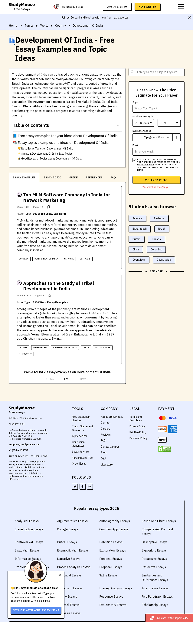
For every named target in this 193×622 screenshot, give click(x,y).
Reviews (106, 434)
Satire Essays (108, 575)
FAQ (113, 177)
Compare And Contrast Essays (157, 531)
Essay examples (24, 177)
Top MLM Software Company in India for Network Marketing (66, 197)
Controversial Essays (29, 542)
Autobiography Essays (114, 521)
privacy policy (145, 164)
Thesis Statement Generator (82, 428)
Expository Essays (154, 550)
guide (73, 177)
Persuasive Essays (154, 559)
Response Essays (111, 596)
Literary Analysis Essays (115, 588)
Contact (105, 422)
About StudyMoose (112, 416)
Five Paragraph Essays (157, 596)
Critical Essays (67, 542)
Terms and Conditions (135, 418)
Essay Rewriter (81, 451)
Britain (136, 239)
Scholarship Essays (155, 605)
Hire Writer (147, 6)
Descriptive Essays (154, 542)
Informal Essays (68, 605)
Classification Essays (29, 529)
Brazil (161, 228)
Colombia (156, 249)
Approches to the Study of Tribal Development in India (58, 285)
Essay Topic (52, 177)
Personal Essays (110, 559)
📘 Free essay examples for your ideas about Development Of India (65, 136)
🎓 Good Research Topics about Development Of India (50, 158)
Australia (159, 218)
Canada (156, 239)
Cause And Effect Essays (159, 521)
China (135, 249)
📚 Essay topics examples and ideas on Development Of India (61, 142)
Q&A (103, 458)
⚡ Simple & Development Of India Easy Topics (45, 153)
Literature (107, 464)
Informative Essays (28, 559)
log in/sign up (117, 6)
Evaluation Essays (27, 550)
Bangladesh (139, 228)
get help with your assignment (35, 610)
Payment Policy (138, 438)
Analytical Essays (27, 521)
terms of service (166, 162)
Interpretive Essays (155, 588)
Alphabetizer (79, 436)
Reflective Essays (154, 567)
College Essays (67, 529)
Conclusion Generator (78, 444)
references (94, 177)
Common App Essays (113, 529)
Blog (103, 452)
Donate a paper (110, 446)
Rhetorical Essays (69, 575)
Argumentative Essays (72, 521)
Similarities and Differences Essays (155, 577)
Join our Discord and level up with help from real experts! (94, 17)
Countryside (164, 259)
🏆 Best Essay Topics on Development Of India (45, 148)
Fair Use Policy (137, 432)
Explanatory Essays (112, 605)
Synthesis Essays (68, 613)
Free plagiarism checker (81, 418)
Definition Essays (111, 542)
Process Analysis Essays (73, 567)
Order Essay (79, 463)
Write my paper (156, 179)
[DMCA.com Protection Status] (164, 448)
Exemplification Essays (73, 550)
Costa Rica (138, 259)
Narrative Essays (68, 559)
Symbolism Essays (70, 588)
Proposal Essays (110, 567)
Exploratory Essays (112, 550)
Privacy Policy (137, 426)
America (137, 218)
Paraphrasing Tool (82, 457)
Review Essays (67, 596)
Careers (105, 428)
